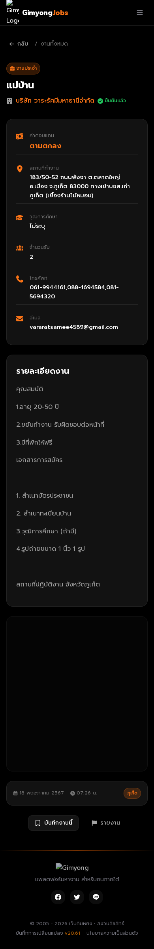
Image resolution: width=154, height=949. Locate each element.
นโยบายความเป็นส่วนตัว (112, 933)
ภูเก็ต (132, 793)
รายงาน (110, 823)
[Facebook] (58, 897)
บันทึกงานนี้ (58, 823)
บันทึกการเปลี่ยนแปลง (48, 933)
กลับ (22, 44)
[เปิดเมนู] (140, 13)
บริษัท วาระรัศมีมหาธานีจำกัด (55, 100)
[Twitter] (77, 897)
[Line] (96, 897)
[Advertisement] (77, 694)
